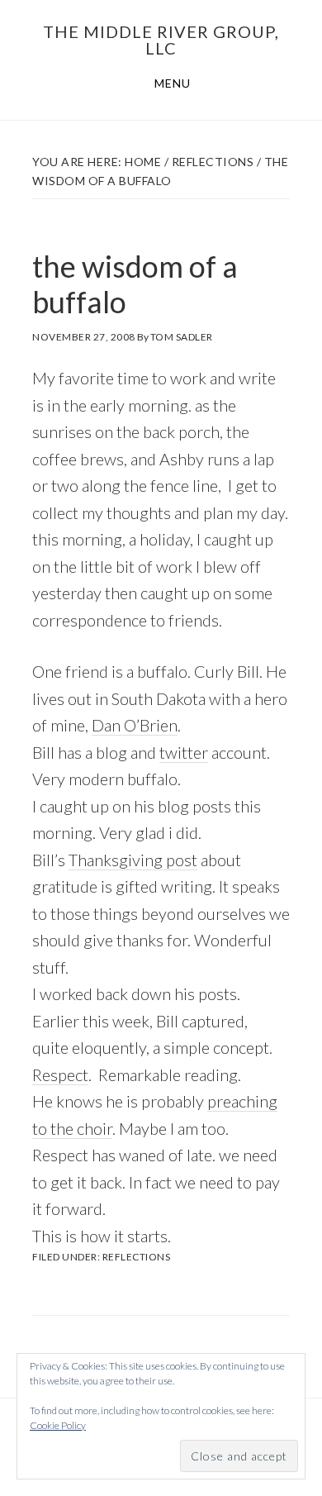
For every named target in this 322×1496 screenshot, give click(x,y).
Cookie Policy (58, 1425)
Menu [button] (172, 83)
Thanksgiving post (133, 859)
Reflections (136, 1257)
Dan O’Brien (135, 725)
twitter (183, 752)
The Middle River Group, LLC (161, 39)
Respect (60, 1074)
